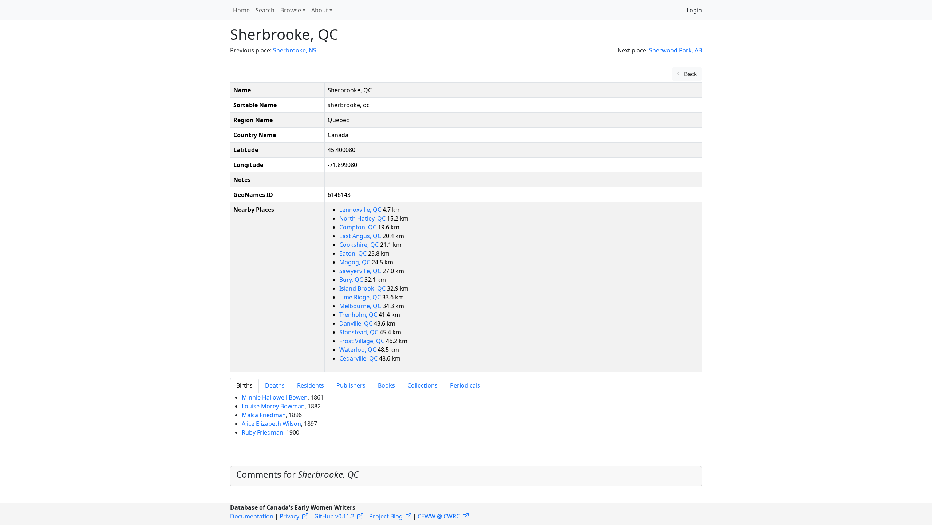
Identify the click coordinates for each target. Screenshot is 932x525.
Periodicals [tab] (465, 385)
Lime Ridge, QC (360, 297)
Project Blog (386, 516)
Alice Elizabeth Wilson (271, 424)
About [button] (319, 10)
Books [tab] (386, 385)
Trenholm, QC (359, 315)
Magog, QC (355, 262)
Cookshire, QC (359, 245)
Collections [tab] (422, 385)
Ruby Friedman (262, 432)
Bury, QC (351, 280)
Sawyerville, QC (361, 271)
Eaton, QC (353, 253)
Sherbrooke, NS (294, 50)
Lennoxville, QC (361, 210)
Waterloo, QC (358, 350)
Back (690, 74)
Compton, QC (358, 227)
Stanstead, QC (359, 332)
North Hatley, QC (363, 218)
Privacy (289, 516)
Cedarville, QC (359, 358)
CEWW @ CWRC (439, 516)
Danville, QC (356, 323)
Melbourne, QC (361, 306)
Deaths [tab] (275, 385)
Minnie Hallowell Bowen (275, 397)
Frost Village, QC (362, 341)
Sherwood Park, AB (675, 50)
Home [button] (241, 10)
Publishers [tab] (351, 385)
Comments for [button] (297, 474)
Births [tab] (244, 385)
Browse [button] (290, 10)
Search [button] (265, 10)
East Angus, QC (361, 236)
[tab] (466, 476)
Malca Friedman (264, 415)
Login (694, 10)
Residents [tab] (310, 385)
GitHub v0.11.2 (334, 516)
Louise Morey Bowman (273, 406)
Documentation (251, 516)
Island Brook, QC (363, 288)
